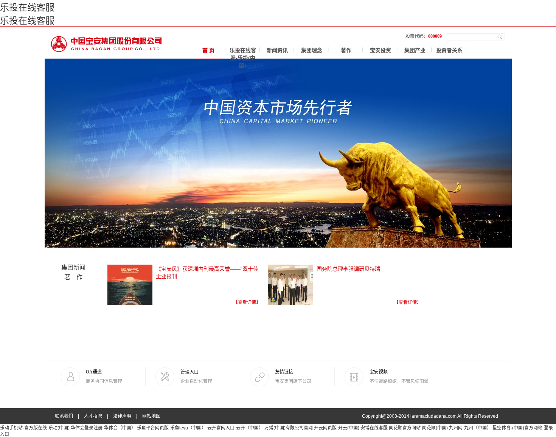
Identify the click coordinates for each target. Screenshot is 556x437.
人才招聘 (93, 416)
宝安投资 (380, 50)
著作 (346, 50)
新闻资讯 (277, 50)
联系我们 (64, 416)
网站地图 (151, 416)
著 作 (73, 277)
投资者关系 (449, 50)
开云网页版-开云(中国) (336, 428)
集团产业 (415, 50)
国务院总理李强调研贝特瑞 (348, 269)
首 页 (208, 50)
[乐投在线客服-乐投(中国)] (107, 39)
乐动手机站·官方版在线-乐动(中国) (35, 428)
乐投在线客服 (27, 7)
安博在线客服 (374, 428)
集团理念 (311, 50)
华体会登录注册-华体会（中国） (103, 428)
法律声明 (122, 416)
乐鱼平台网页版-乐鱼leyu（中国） (171, 428)
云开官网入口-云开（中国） (235, 428)
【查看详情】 (247, 302)
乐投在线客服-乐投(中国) (243, 58)
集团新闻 (73, 267)
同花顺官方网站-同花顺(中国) (418, 428)
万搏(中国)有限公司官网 (288, 428)
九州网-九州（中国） (470, 428)
